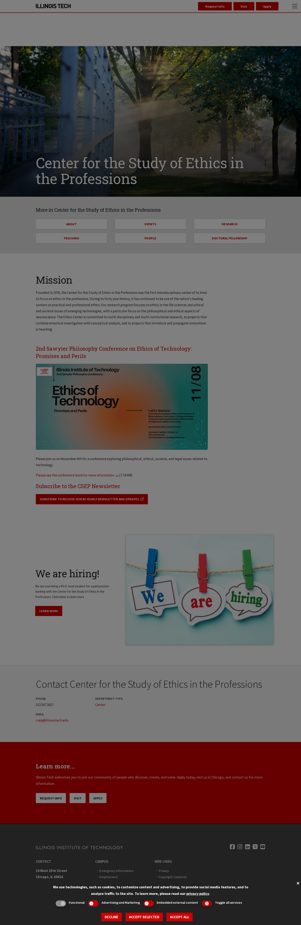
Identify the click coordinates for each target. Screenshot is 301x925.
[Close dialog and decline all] (298, 882)
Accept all (179, 917)
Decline (111, 917)
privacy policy (197, 893)
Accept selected (144, 917)
